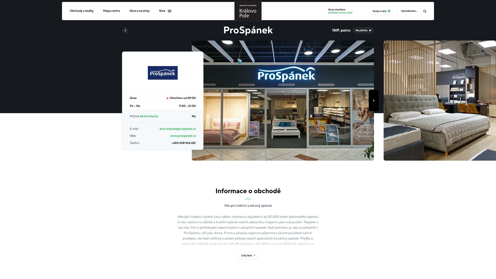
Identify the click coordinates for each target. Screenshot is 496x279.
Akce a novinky (139, 11)
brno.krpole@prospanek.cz (178, 129)
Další (374, 100)
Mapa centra (111, 11)
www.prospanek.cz (183, 136)
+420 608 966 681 (183, 143)
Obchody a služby (82, 11)
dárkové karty (149, 116)
